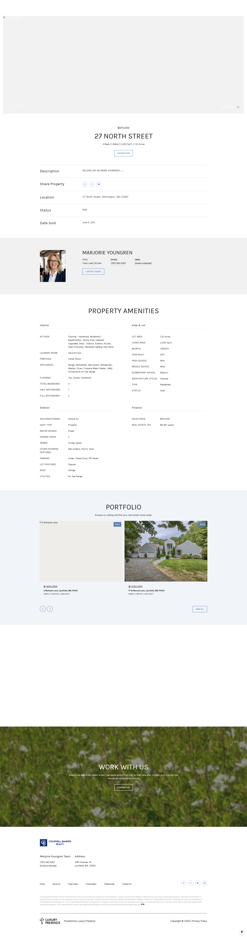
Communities (91, 884)
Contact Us (126, 884)
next (19, 107)
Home (42, 884)
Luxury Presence (86, 921)
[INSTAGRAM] (190, 883)
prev (12, 107)
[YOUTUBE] (197, 883)
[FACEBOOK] (183, 883)
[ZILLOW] (204, 883)
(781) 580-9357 (118, 263)
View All (200, 609)
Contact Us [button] (123, 787)
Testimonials (109, 884)
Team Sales (73, 884)
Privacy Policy (199, 921)
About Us (56, 884)
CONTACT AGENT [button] (93, 271)
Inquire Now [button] (123, 153)
